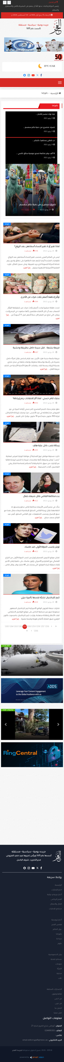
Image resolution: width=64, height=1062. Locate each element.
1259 (34, 627)
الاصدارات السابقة (54, 989)
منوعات (58, 964)
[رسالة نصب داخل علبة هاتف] (31, 432)
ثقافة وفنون (57, 994)
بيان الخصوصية (55, 955)
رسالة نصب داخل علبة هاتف (46, 446)
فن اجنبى (58, 999)
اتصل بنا (58, 1008)
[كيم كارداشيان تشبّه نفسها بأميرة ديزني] (31, 584)
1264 (11, 627)
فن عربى (58, 1004)
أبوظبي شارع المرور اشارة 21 (42, 1026)
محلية (59, 974)
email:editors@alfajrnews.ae (35, 1040)
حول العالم (57, 929)
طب (60, 978)
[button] (58, 660)
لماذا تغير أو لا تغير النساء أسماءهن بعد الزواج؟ (37, 246)
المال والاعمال (56, 904)
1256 (47, 627)
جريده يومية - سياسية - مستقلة (33, 27)
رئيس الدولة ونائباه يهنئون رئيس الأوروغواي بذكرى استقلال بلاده (33, 6)
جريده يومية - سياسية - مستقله (28, 856)
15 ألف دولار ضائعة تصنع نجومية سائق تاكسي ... (35, 154)
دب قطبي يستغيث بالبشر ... (43, 141)
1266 (36, 631)
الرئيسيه (55, 93)
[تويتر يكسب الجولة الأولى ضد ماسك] (31, 534)
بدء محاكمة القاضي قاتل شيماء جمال (41, 496)
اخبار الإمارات (56, 890)
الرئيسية (58, 885)
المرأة (59, 969)
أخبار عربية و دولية (54, 895)
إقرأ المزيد (26, 268)
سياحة (59, 939)
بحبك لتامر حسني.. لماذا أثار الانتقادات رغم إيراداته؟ (36, 398)
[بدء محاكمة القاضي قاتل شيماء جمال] (31, 483)
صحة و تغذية (56, 959)
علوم (60, 944)
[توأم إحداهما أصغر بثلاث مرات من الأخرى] (31, 284)
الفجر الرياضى (56, 899)
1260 (29, 627)
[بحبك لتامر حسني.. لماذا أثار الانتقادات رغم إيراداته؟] (31, 385)
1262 (20, 627)
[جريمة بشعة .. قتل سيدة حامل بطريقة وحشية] (31, 334)
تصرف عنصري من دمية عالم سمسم (37, 205)
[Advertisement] (32, 812)
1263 (16, 627)
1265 (7, 627)
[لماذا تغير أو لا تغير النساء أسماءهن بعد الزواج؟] (31, 233)
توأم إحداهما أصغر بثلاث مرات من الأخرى (40, 297)
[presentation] (5, 2)
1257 (43, 627)
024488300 (50, 1031)
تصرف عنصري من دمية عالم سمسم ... (39, 128)
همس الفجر (57, 925)
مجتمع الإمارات (55, 909)
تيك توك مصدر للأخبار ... (45, 114)
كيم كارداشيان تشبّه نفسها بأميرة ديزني (40, 598)
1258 (38, 627)
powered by (24, 1057)
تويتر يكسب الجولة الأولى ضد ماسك (42, 547)
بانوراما (45, 93)
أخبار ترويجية (56, 920)
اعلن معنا (58, 1013)
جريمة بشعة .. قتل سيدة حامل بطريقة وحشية (36, 348)
